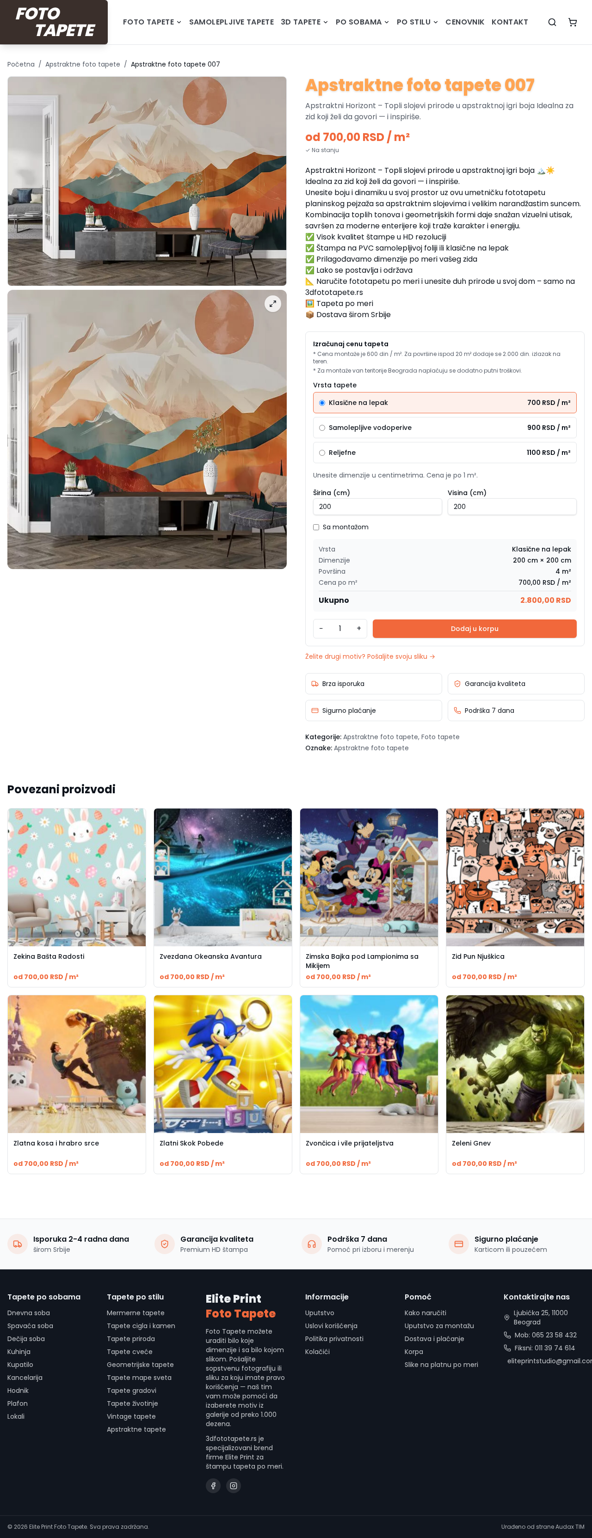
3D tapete (301, 22)
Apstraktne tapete (136, 1429)
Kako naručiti (425, 1312)
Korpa (414, 1351)
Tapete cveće (130, 1351)
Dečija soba (26, 1338)
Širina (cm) (331, 492)
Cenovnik (465, 22)
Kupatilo (20, 1364)
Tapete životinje (132, 1403)
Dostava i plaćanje (434, 1338)
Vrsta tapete (335, 385)
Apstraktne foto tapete (82, 64)
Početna (21, 64)
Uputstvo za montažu (439, 1325)
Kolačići (317, 1351)
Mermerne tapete (136, 1312)
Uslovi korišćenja (331, 1325)
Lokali (16, 1416)
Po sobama (359, 22)
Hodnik (18, 1390)
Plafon (17, 1403)
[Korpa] (572, 22)
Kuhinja (19, 1351)
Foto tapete (148, 22)
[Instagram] (233, 1485)
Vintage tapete (131, 1416)
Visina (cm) (467, 492)
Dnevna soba (28, 1312)
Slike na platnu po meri (441, 1364)
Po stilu (414, 22)
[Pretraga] (552, 22)
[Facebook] (213, 1485)
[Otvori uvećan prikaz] (273, 303)
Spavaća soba (30, 1325)
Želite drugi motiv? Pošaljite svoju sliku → (370, 656)
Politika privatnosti (334, 1338)
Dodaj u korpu (475, 628)
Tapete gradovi (131, 1390)
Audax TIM (570, 1527)
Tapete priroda (131, 1338)
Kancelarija (25, 1377)
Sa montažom (346, 527)
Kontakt (510, 22)
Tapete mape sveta (139, 1377)
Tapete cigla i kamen (141, 1325)
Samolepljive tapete (231, 22)
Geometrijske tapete (140, 1364)
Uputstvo (319, 1312)
